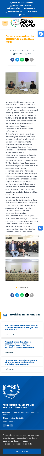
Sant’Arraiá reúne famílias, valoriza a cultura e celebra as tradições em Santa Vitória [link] (21, 327)
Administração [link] (23, 287)
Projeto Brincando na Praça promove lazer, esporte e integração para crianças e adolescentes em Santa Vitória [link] (19, 345)
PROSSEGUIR (22, 451)
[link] (41, 34)
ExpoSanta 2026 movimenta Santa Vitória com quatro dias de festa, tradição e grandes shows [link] (21, 362)
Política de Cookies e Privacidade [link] (18, 444)
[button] (39, 4)
